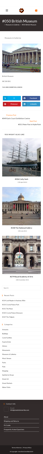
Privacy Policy (27, 447)
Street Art (5, 379)
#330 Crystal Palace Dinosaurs (12, 313)
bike (7, 87)
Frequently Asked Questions (14, 429)
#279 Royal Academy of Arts (21, 276)
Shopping (5, 371)
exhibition (12, 87)
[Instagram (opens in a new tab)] (23, 3)
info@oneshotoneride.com (19, 410)
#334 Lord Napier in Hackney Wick (13, 300)
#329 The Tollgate (8, 317)
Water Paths (6, 387)
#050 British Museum (29, 25)
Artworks (5, 329)
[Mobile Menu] (7, 10)
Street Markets (7, 383)
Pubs (3, 367)
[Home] (2, 25)
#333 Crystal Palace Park (10, 305)
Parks (4, 362)
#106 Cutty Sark (21, 179)
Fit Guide (7, 425)
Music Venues (6, 358)
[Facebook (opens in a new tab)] (21, 3)
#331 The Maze (7, 309)
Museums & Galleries (13, 38)
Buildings (5, 334)
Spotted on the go (8, 375)
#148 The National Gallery (21, 228)
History (4, 346)
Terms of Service (16, 447)
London (19, 87)
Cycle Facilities (7, 338)
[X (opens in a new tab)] (19, 3)
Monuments (6, 350)
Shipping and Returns (11, 421)
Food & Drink (6, 342)
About (6, 417)
